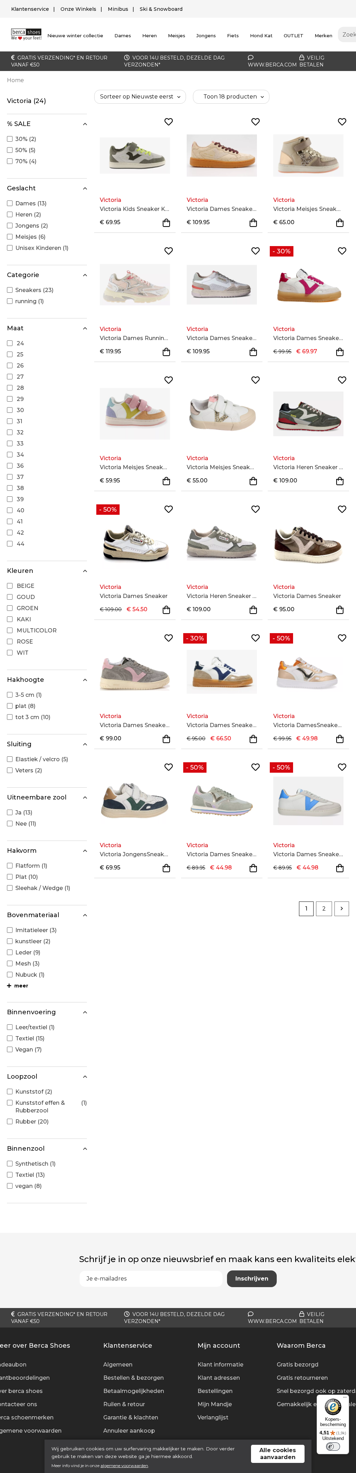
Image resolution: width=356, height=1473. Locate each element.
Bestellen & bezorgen (133, 1377)
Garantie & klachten (130, 1417)
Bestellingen (215, 1391)
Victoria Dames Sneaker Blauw (222, 725)
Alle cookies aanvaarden (277, 1453)
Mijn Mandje (214, 1404)
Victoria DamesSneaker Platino (308, 725)
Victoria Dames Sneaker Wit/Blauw (308, 854)
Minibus (118, 9)
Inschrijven (251, 1278)
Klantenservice (30, 9)
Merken (323, 35)
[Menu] (345, 1399)
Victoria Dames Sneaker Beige (222, 209)
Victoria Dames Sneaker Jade (222, 854)
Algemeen (117, 1364)
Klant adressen (218, 1377)
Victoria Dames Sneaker (134, 596)
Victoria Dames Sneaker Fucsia (308, 338)
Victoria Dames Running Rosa (135, 338)
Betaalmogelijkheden (133, 1391)
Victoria (110, 200)
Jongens (206, 35)
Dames (122, 35)
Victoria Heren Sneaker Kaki (308, 467)
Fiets (233, 35)
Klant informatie (220, 1364)
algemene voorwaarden (124, 1465)
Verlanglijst (212, 1417)
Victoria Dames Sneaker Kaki (135, 725)
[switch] (333, 1446)
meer (20, 986)
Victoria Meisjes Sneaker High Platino (308, 209)
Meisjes (176, 35)
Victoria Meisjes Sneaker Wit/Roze (222, 467)
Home (15, 80)
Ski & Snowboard (161, 9)
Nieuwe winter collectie (75, 35)
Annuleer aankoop (129, 1430)
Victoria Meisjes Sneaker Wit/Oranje (135, 467)
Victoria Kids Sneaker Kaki (135, 209)
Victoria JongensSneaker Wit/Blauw (135, 854)
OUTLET (294, 35)
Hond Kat (261, 35)
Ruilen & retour (124, 1404)
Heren (149, 35)
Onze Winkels (78, 9)
